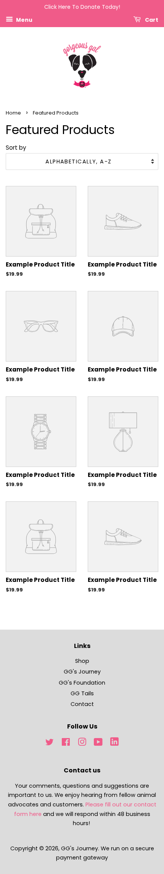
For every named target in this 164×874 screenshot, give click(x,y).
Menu (23, 19)
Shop (82, 661)
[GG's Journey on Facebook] (65, 743)
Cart (151, 19)
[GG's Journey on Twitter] (49, 743)
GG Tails (82, 693)
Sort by (16, 148)
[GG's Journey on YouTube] (98, 743)
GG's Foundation (82, 683)
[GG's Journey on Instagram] (82, 743)
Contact (82, 704)
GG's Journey (82, 671)
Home (13, 113)
